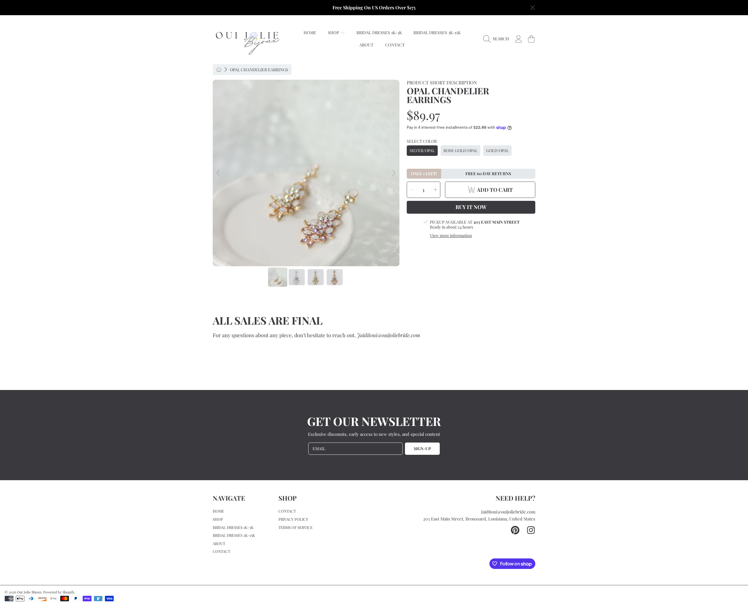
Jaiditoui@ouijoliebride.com (508, 512)
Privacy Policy (293, 519)
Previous (219, 173)
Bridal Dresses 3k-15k (234, 535)
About (219, 543)
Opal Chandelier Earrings (259, 69)
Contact (221, 551)
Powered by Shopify (58, 592)
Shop (334, 32)
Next (393, 173)
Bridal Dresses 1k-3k (233, 527)
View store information (451, 235)
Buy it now (471, 206)
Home (218, 511)
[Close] (532, 7)
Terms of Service (295, 527)
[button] (497, 38)
